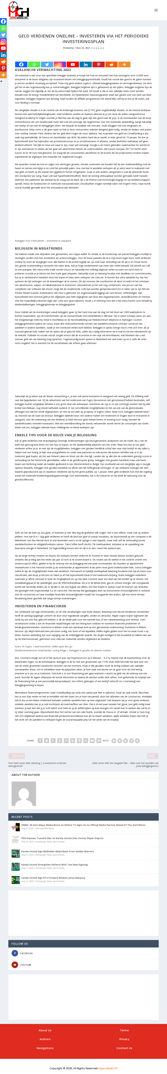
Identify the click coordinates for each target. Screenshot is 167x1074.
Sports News (58, 841)
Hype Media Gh (108, 1068)
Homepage (40, 841)
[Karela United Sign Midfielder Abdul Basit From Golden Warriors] (16, 854)
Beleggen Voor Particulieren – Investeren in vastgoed (43, 240)
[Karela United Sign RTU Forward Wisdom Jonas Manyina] (16, 880)
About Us (45, 1030)
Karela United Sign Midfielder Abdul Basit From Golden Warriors (57, 851)
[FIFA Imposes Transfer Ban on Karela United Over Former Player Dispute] (16, 840)
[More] (124, 64)
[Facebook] (21, 64)
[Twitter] (47, 64)
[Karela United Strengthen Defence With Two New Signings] (16, 867)
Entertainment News (44, 828)
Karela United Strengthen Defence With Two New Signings (54, 864)
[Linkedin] (86, 64)
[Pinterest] (98, 64)
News (49, 841)
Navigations (45, 1048)
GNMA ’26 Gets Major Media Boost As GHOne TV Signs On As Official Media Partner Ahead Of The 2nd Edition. (83, 825)
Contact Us (124, 1048)
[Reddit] (111, 64)
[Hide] (1, 81)
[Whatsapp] (34, 64)
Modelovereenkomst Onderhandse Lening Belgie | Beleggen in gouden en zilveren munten (63, 650)
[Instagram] (60, 64)
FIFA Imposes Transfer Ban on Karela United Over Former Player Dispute (62, 838)
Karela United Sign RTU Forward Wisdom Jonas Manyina (53, 877)
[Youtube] (73, 64)
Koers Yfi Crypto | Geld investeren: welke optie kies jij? (43, 646)
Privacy (124, 1039)
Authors (45, 1039)
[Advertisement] (83, 216)
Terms (124, 1030)
